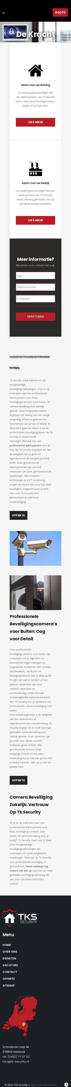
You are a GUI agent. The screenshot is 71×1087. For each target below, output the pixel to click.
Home (7, 945)
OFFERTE (18, 515)
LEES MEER (35, 122)
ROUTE (60, 12)
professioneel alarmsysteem (25, 445)
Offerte (9, 979)
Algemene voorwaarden (43, 1084)
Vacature (10, 965)
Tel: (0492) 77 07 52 (16, 1057)
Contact (10, 972)
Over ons (10, 952)
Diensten (9, 958)
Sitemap (9, 986)
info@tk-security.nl (16, 1062)
